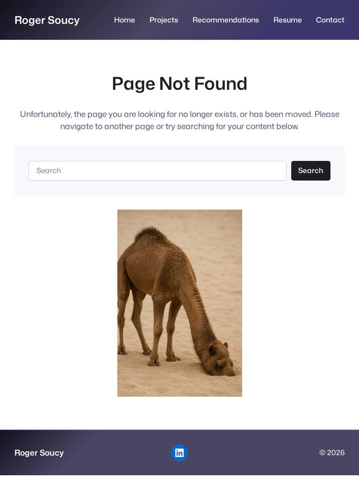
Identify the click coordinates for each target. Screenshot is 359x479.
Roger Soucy (47, 19)
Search (310, 170)
